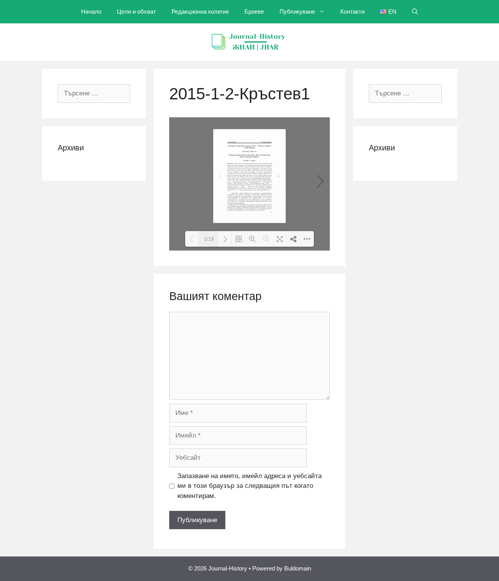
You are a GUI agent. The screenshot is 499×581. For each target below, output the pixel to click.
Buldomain (297, 568)
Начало (91, 11)
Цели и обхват (136, 11)
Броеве (254, 11)
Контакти (352, 11)
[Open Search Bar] (415, 11)
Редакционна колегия (200, 11)
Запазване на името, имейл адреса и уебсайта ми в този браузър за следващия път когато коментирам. (249, 486)
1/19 (209, 239)
